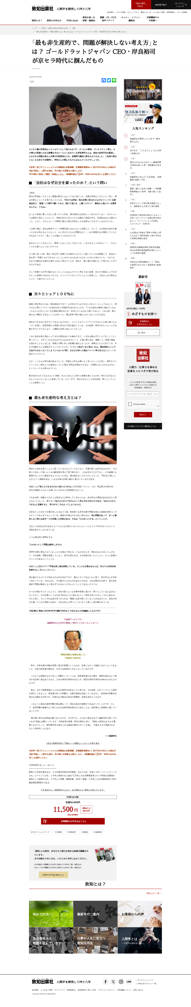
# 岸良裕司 (72, 832)
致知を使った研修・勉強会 (89, 19)
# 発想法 (85, 832)
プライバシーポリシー (106, 990)
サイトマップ (60, 990)
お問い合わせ (138, 990)
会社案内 (35, 990)
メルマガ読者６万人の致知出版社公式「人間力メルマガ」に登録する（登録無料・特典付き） (143, 385)
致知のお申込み (54, 20)
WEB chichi (72, 20)
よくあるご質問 (46, 990)
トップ (34, 28)
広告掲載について (124, 990)
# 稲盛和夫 (98, 832)
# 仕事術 (58, 832)
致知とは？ (37, 20)
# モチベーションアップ (40, 832)
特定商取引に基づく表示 (87, 990)
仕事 (31, 81)
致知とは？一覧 (153, 893)
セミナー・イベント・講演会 (131, 19)
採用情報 (70, 990)
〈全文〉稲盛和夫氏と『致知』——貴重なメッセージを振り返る (73, 743)
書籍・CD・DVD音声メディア (108, 19)
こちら (61, 174)
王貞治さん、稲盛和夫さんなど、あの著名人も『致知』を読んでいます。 (74, 789)
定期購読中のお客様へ (153, 19)
